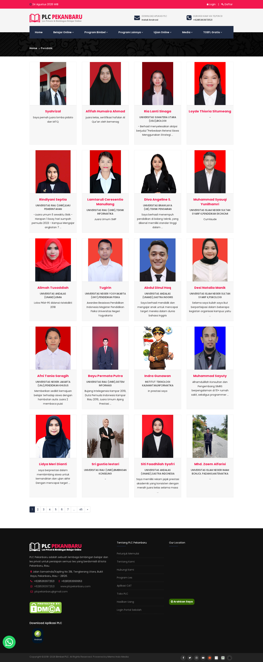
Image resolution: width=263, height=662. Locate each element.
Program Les (124, 577)
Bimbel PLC (62, 656)
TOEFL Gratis (211, 32)
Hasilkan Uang (125, 602)
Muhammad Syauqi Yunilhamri (210, 201)
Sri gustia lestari (105, 464)
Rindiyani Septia (53, 199)
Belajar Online (62, 32)
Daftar (228, 4)
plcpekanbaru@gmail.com (51, 591)
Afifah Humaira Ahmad (105, 111)
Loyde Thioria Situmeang (210, 111)
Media (186, 32)
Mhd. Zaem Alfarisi (210, 464)
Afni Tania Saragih (53, 376)
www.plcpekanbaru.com (75, 586)
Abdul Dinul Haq (157, 287)
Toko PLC (122, 593)
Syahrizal (53, 111)
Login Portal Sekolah (129, 610)
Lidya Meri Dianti (53, 464)
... (74, 509)
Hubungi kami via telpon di (207, 16)
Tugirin (105, 287)
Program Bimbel (95, 32)
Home (39, 32)
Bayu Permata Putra (105, 376)
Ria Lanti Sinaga (157, 111)
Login (212, 4)
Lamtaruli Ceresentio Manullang (105, 201)
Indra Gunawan (157, 376)
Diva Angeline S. (157, 199)
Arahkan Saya (183, 601)
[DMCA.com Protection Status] (46, 607)
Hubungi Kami (125, 569)
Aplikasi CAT (124, 585)
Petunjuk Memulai (128, 553)
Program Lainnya (129, 32)
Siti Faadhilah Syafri (158, 464)
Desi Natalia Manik (210, 287)
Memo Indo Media (118, 656)
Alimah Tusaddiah (53, 287)
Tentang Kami (126, 561)
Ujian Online (161, 32)
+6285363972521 (44, 586)
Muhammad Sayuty (210, 376)
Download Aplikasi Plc (154, 16)
